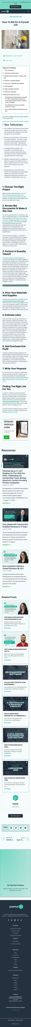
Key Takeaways (9, 70)
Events (15, 964)
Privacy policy (19, 1020)
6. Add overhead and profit (11, 89)
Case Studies (15, 955)
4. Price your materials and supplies (13, 83)
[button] (29, 2)
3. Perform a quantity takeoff (11, 80)
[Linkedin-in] (12, 920)
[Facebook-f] (9, 920)
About (15, 980)
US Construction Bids (15, 943)
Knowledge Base (15, 957)
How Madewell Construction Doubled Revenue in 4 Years (14, 105)
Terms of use (11, 1020)
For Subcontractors (15, 930)
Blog (15, 952)
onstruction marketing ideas (11, 401)
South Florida (15, 941)
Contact (15, 989)
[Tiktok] (22, 920)
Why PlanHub (15, 978)
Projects (15, 938)
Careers (15, 987)
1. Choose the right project (11, 73)
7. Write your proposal (9, 91)
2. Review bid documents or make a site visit (14, 77)
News (15, 959)
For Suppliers (16, 933)
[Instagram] (18, 920)
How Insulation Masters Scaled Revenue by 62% (16, 110)
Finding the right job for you (11, 94)
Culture (15, 985)
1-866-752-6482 (15, 1010)
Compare (15, 967)
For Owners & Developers (15, 935)
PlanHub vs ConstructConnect (15, 970)
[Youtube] (15, 920)
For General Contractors (15, 928)
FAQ (15, 962)
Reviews (15, 982)
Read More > (6, 503)
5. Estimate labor (8, 86)
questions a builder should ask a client (13, 301)
